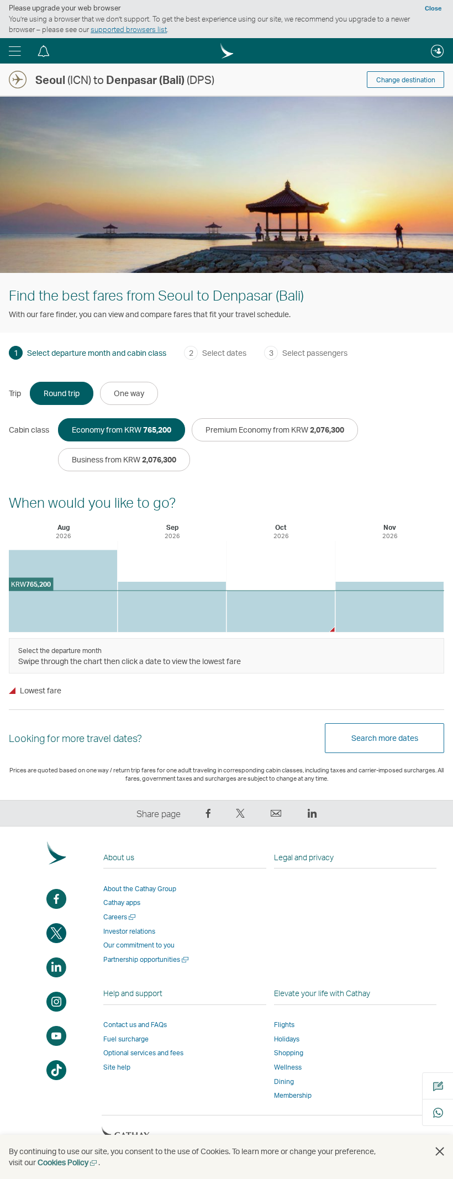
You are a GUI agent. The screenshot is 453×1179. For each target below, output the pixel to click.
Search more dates (384, 738)
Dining (284, 1081)
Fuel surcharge (126, 1039)
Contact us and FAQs (135, 1024)
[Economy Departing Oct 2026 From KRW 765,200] (281, 611)
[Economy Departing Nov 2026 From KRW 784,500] (389, 607)
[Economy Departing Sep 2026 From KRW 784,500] (172, 607)
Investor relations (129, 931)
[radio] (61, 393)
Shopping (288, 1053)
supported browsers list (129, 29)
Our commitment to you (139, 945)
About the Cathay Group (139, 889)
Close (433, 8)
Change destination (405, 80)
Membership (293, 1095)
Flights (284, 1024)
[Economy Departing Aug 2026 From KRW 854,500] (63, 591)
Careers (120, 917)
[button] (15, 51)
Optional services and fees (143, 1053)
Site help (116, 1067)
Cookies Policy (68, 1162)
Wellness (288, 1067)
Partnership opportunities (146, 959)
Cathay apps (121, 902)
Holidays (286, 1039)
